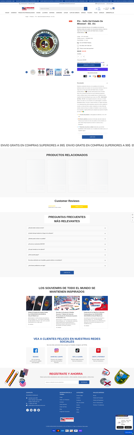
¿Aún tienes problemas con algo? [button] (36, 265)
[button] (27, 72)
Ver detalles (30, 324)
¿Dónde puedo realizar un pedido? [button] (36, 238)
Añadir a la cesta (89, 65)
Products (32, 16)
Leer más (92, 137)
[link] (103, 65)
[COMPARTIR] (106, 65)
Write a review (79, 206)
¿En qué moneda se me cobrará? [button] (36, 249)
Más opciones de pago (92, 72)
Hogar (26, 16)
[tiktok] (38, 410)
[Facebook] (27, 410)
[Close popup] (131, 417)
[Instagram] (31, 410)
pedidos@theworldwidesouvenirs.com (67, 3)
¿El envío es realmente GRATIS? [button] (36, 244)
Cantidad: (79, 53)
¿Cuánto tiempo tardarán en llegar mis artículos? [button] (40, 233)
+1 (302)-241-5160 (31, 3)
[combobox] (61, 8)
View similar (120, 427)
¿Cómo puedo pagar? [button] (33, 255)
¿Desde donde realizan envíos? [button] (36, 228)
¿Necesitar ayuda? (110, 3)
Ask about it (128, 427)
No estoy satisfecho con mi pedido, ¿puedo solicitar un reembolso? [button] (45, 260)
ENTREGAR (84, 382)
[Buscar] (63, 8)
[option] (49, 43)
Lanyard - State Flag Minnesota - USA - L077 (126, 422)
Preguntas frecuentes (101, 3)
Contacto (67, 272)
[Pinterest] (35, 410)
